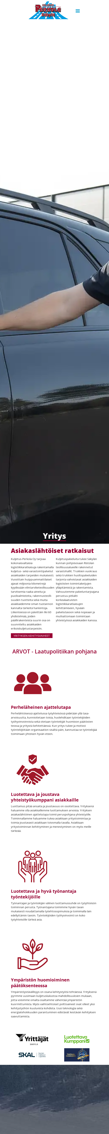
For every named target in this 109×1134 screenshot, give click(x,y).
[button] (77, 11)
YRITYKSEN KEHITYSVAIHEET (32, 635)
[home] (49, 11)
